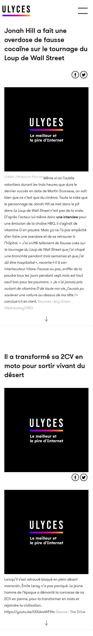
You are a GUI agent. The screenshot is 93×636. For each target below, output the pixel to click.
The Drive (77, 611)
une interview (67, 217)
